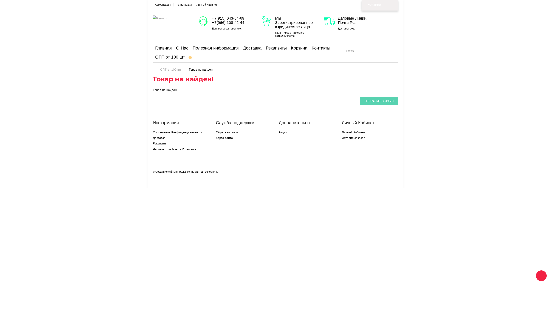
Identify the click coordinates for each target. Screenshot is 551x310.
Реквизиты (160, 143)
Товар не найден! (201, 69)
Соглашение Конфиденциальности (177, 132)
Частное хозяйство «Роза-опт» (174, 149)
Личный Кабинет (353, 132)
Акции (283, 132)
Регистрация (184, 4)
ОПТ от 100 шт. (170, 69)
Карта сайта (224, 138)
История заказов (353, 138)
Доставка (159, 138)
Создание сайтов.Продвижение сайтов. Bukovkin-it (186, 171)
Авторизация (163, 4)
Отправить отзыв (379, 101)
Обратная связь (227, 132)
